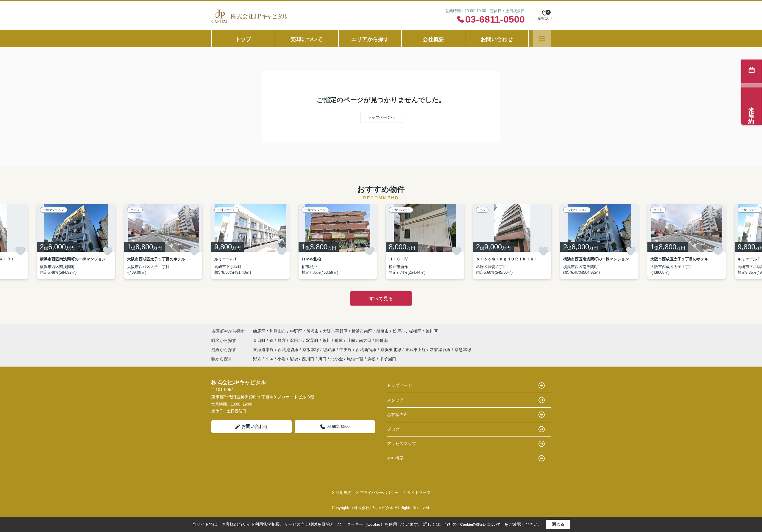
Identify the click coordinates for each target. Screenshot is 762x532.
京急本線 (463, 349)
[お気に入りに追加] (20, 251)
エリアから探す (370, 39)
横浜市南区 (362, 331)
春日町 (260, 340)
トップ (243, 39)
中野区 (296, 331)
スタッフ (395, 400)
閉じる (558, 524)
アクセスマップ (401, 443)
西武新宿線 (367, 349)
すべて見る (381, 298)
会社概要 (433, 39)
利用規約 (343, 492)
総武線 (330, 349)
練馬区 (259, 331)
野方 (282, 340)
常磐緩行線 (441, 349)
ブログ (393, 429)
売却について (307, 39)
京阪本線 (311, 349)
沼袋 (294, 358)
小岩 (281, 358)
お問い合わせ (497, 39)
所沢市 (312, 331)
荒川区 (431, 331)
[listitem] (250, 241)
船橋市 (382, 331)
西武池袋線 (289, 349)
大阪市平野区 (335, 331)
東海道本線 (264, 349)
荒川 (327, 340)
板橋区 (415, 331)
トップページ (399, 385)
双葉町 (313, 340)
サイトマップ (418, 492)
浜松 (371, 358)
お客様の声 (397, 414)
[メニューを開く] (542, 38)
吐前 (351, 340)
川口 (322, 358)
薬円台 (296, 340)
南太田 (366, 340)
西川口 (308, 358)
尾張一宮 (355, 358)
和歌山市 (277, 331)
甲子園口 (388, 358)
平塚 (269, 358)
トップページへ (381, 117)
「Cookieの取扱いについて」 (480, 524)
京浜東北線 (391, 349)
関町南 (381, 340)
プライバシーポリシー (379, 492)
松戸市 (399, 331)
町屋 (339, 340)
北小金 (336, 358)
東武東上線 (416, 349)
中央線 (346, 349)
